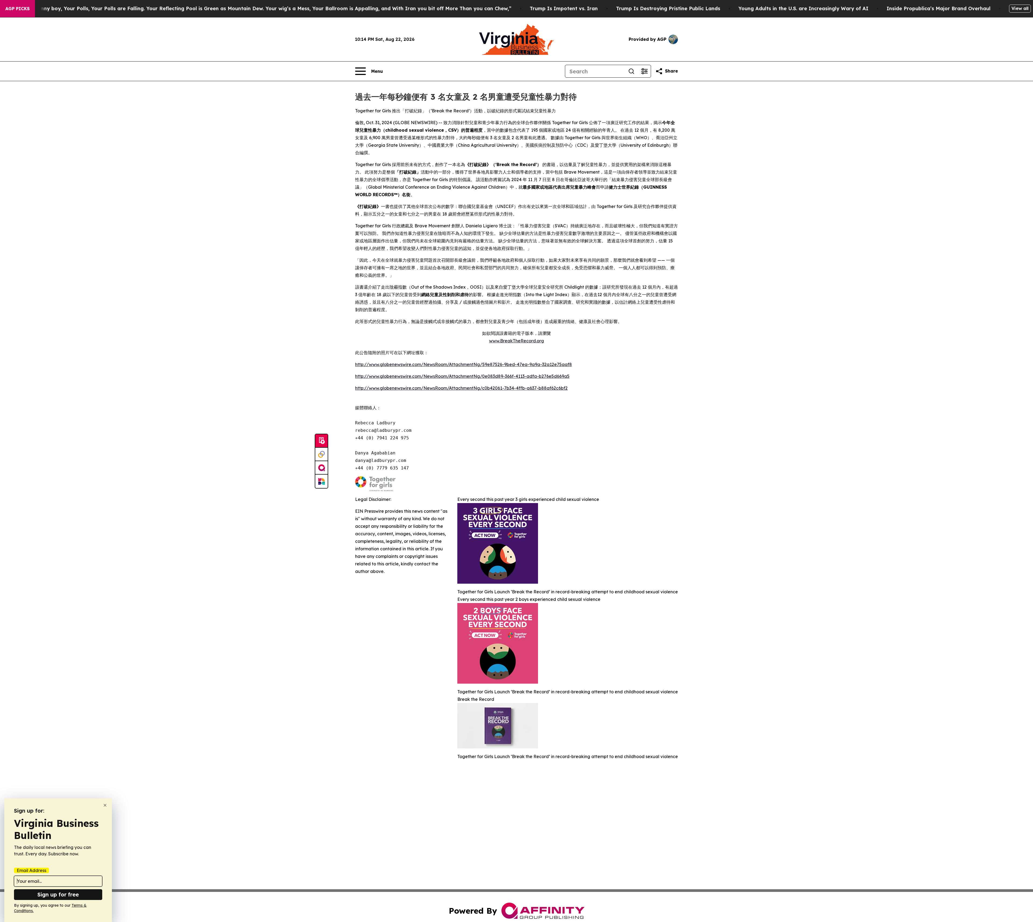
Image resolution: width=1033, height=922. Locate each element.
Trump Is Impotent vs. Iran (564, 8)
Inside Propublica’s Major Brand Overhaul (938, 8)
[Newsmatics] (321, 481)
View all (1019, 8)
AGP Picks (17, 8)
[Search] (631, 71)
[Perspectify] (321, 454)
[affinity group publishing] (321, 468)
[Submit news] (321, 441)
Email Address (31, 870)
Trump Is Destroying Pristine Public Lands (668, 8)
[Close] (105, 805)
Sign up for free (58, 894)
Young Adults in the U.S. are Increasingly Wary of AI (803, 8)
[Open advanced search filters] (644, 71)
